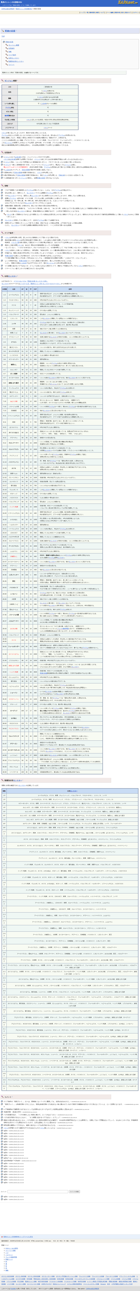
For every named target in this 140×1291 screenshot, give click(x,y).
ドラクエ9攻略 (11, 1281)
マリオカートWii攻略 (56, 1281)
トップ (82, 12)
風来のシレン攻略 (31, 1281)
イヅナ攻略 (10, 1284)
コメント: (4, 1191)
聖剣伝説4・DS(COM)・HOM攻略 (45, 1279)
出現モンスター (13, 58)
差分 (122, 12)
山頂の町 (18, 157)
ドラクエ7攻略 (126, 1279)
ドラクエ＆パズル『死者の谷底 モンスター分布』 (31, 281)
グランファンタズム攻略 (127, 1276)
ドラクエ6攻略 (115, 1279)
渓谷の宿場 (25, 170)
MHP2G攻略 (82, 1281)
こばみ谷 (44, 103)
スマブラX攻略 (20, 1279)
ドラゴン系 (15, 242)
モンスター (30, 193)
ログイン (136, 12)
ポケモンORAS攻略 (34, 1276)
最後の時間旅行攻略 (125, 1281)
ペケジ (45, 91)
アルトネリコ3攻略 (112, 1276)
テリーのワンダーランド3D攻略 (85, 1279)
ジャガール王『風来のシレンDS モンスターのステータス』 (40, 284)
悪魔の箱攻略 (113, 1281)
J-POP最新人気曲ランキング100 (122, 1284)
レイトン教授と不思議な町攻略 (97, 1281)
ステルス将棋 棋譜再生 (74, 1284)
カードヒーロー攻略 (33, 1284)
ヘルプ (102, 12)
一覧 (87, 12)
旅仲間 (7, 115)
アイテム (8, 107)
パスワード (9, 1255)
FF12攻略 (20, 1281)
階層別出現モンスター (16, 61)
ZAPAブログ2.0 (46, 1284)
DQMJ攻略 (60, 1279)
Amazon (103, 1284)
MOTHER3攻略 (43, 1281)
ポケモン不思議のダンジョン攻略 (67, 1276)
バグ (7, 1253)
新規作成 (117, 12)
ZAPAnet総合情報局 (7, 9)
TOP (3, 36)
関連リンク (9, 1259)
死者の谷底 (10, 31)
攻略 (9, 51)
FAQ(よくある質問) (12, 1248)
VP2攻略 (29, 1279)
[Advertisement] (70, 19)
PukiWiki (13, 1288)
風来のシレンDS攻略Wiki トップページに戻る (18, 1236)
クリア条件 (12, 55)
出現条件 (11, 48)
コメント (11, 64)
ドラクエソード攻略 (103, 1279)
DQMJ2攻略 (69, 1279)
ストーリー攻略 (11, 1250)
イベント (37, 159)
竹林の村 (62, 175)
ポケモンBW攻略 (20, 1276)
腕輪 (7, 1270)
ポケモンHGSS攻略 (7, 1276)
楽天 (108, 1284)
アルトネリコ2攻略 (98, 1276)
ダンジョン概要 (13, 45)
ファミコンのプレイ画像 (91, 1284)
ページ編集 (110, 12)
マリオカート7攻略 (70, 1281)
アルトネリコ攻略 (84, 1276)
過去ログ (127, 12)
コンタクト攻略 (21, 1284)
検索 (97, 12)
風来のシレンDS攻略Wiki (11, 2)
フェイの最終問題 (63, 628)
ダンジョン (9, 81)
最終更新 (92, 12)
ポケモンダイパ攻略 (48, 1276)
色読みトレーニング (59, 1284)
